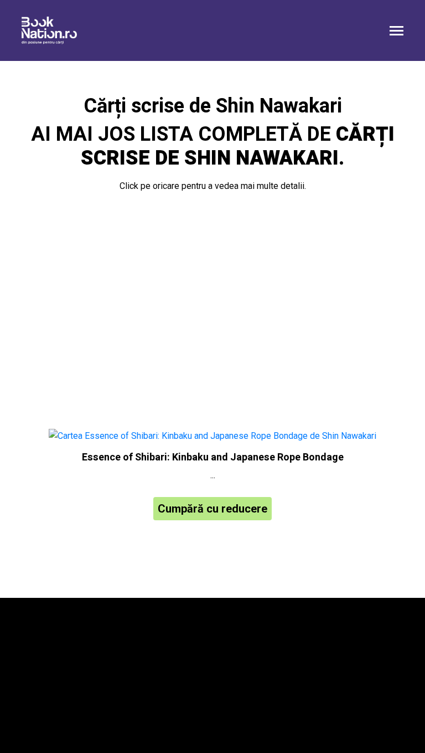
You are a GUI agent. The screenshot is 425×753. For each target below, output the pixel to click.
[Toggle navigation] (396, 32)
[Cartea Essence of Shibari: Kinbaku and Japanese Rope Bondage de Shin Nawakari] (212, 436)
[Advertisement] (212, 312)
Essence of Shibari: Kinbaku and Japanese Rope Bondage (213, 457)
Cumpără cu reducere (212, 508)
